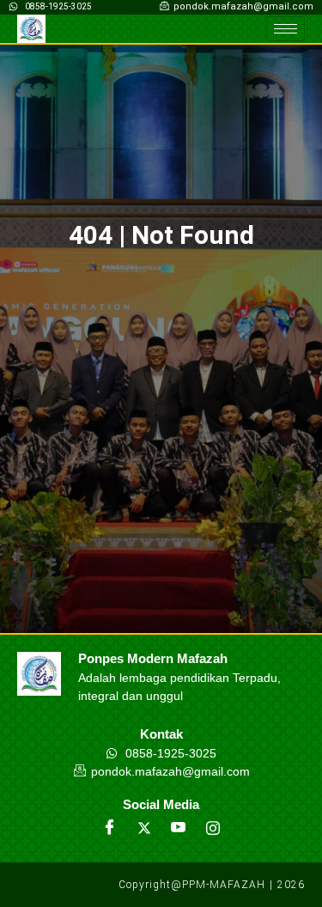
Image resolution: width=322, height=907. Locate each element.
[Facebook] (110, 828)
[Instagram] (213, 828)
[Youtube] (178, 828)
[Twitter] (144, 828)
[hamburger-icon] (285, 28)
